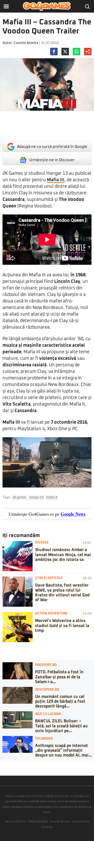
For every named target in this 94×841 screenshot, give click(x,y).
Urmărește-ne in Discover (52, 160)
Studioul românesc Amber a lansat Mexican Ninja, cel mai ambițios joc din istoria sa (63, 554)
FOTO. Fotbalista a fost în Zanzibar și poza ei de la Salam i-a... (59, 677)
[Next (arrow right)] (5, 769)
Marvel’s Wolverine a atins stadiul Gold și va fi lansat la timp (62, 625)
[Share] (5, 764)
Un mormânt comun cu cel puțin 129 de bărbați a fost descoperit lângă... (60, 701)
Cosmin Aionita (26, 43)
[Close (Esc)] (1, 764)
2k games (19, 497)
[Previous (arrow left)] (1, 769)
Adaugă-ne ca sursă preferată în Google (52, 147)
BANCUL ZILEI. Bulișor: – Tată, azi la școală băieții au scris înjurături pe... (61, 726)
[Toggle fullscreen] (9, 764)
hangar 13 (36, 497)
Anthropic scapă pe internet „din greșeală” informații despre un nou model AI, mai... (63, 750)
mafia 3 (51, 497)
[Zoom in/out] (13, 764)
